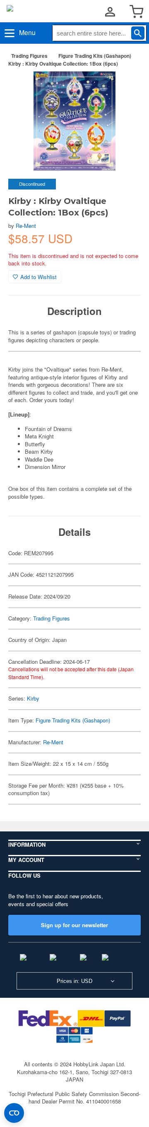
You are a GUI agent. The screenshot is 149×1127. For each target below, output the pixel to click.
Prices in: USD (74, 981)
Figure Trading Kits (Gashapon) (94, 55)
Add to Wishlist (38, 277)
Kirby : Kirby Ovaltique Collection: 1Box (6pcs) (63, 63)
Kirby (33, 698)
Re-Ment (26, 226)
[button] (126, 86)
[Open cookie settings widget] (14, 1113)
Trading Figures (29, 55)
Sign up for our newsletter (74, 925)
